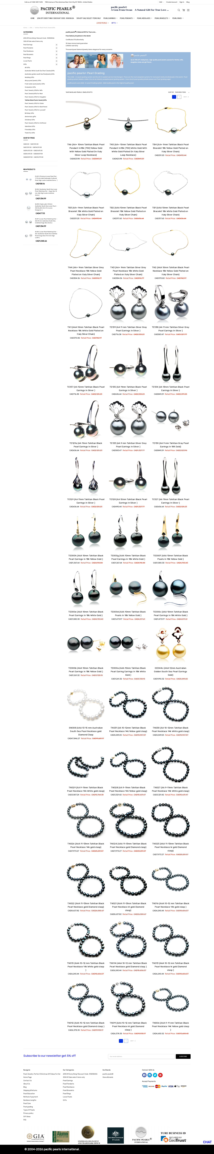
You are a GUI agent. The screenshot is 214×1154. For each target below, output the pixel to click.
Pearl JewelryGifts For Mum (34, 93)
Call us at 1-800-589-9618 (34, 2)
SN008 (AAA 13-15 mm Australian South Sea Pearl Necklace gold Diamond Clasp (86, 731)
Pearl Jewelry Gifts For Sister (34, 103)
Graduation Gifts (30, 87)
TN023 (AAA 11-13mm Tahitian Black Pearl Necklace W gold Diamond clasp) (170, 847)
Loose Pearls (102, 23)
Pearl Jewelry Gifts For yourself (35, 110)
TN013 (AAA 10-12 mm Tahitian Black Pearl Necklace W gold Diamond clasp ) (170, 966)
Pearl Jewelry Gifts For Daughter (35, 97)
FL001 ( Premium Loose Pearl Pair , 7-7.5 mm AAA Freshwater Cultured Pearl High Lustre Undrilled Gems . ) (46, 178)
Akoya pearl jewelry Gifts (33, 80)
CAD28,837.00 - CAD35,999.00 (33, 157)
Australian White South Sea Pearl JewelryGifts (40, 71)
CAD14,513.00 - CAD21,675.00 (32, 150)
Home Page (27, 1077)
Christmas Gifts (30, 120)
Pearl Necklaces (144, 18)
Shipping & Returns (30, 1090)
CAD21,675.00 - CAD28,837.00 (33, 154)
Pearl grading (28, 1107)
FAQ (24, 1120)
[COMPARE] (102, 108)
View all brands (108, 1077)
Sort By (171, 92)
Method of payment (30, 1097)
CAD (161, 2)
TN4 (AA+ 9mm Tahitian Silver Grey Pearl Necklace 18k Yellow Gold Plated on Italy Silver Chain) (86, 271)
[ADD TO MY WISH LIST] (102, 111)
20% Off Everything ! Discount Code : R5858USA (55, 18)
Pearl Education (29, 1094)
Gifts (113, 23)
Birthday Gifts (29, 113)
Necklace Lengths (29, 1100)
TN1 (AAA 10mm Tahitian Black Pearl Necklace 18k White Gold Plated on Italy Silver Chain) (85, 330)
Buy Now (86, 137)
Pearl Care (27, 1103)
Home (32, 18)
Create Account (171, 2)
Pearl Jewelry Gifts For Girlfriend (35, 123)
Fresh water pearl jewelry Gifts (35, 84)
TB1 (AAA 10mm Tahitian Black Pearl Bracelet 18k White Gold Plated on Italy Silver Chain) (170, 211)
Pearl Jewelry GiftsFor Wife (33, 90)
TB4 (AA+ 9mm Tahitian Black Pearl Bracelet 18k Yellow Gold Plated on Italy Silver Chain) (170, 148)
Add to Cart (85, 132)
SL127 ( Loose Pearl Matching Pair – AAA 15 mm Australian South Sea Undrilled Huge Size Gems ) (46, 221)
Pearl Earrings (109, 18)
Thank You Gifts (30, 133)
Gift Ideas (27, 1117)
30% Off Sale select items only (88, 18)
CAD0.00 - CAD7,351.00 (30, 144)
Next (185, 97)
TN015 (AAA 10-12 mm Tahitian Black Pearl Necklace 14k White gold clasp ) (86, 966)
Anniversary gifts (30, 116)
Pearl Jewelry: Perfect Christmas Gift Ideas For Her (41, 1074)
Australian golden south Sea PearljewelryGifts (39, 74)
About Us (26, 1084)
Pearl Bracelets (161, 18)
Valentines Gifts (30, 126)
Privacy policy (28, 1113)
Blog (187, 2)
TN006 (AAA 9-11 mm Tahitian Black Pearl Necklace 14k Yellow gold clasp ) (170, 1026)
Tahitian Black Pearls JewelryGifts (36, 100)
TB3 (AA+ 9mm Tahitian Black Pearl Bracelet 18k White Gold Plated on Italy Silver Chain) (86, 211)
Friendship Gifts (30, 129)
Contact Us (27, 1081)
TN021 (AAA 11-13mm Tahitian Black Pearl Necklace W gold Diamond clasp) (128, 907)
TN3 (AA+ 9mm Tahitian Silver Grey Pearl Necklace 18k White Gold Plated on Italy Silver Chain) (128, 271)
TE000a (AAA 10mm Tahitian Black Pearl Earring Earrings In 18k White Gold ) (128, 671)
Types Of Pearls (29, 1110)
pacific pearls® (108, 1074)
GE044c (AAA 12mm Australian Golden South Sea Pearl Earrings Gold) (170, 671)
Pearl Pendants (126, 18)
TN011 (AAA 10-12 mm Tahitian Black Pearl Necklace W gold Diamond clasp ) (128, 1026)
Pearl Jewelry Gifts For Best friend (36, 107)
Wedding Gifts (29, 77)
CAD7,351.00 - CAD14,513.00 (32, 147)
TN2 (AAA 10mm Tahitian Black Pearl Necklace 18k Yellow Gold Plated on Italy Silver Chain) (170, 271)
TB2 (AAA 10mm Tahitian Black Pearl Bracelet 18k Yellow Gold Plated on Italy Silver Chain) (128, 211)
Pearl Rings (177, 18)
